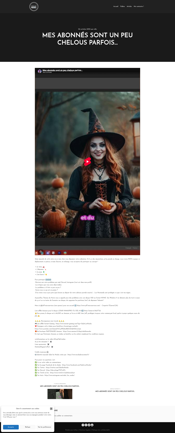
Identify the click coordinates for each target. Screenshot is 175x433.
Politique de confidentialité (101, 430)
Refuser (27, 427)
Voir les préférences (44, 427)
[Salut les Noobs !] (34, 6)
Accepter (11, 427)
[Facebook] (83, 425)
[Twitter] (89, 425)
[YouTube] (92, 425)
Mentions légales (85, 430)
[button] (51, 409)
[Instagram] (86, 425)
